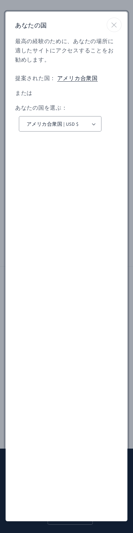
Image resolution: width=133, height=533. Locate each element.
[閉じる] (114, 25)
